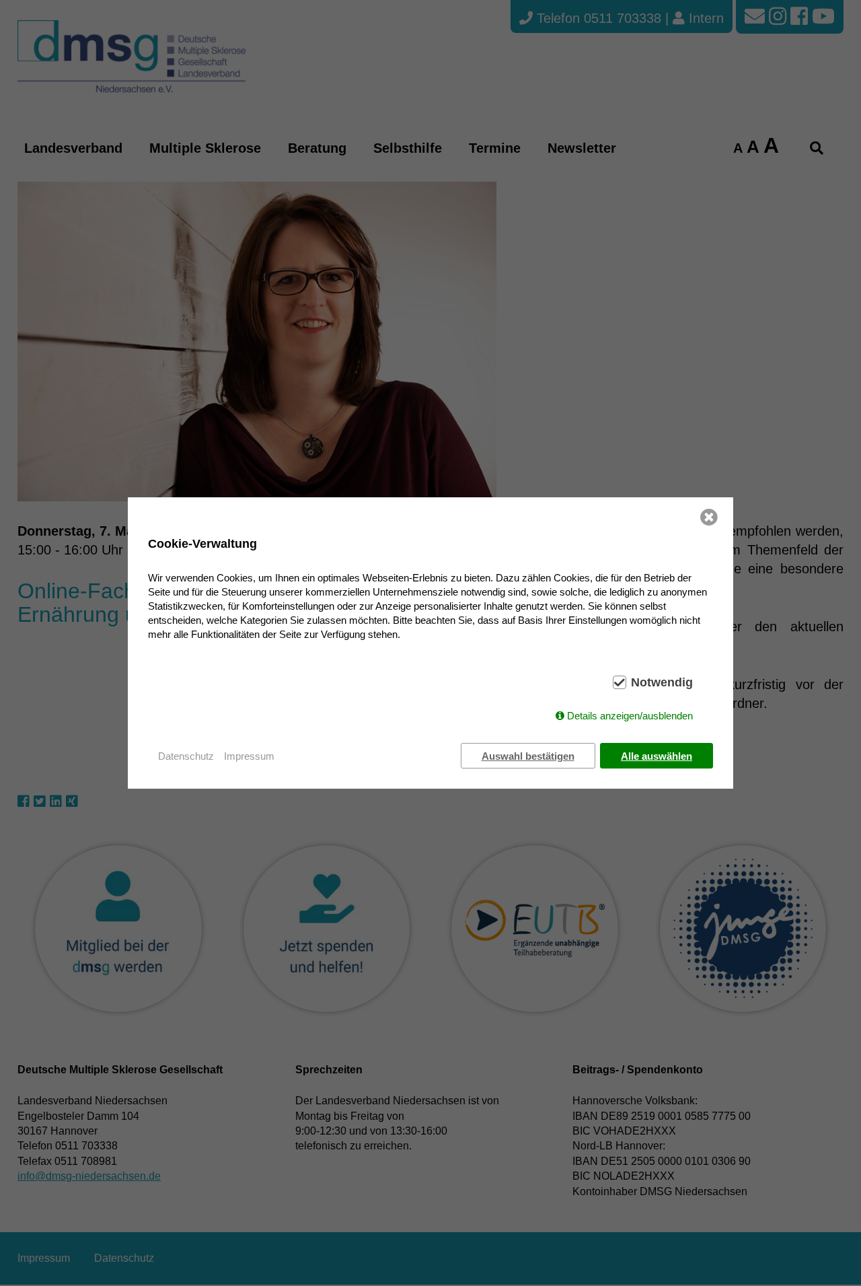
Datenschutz (186, 756)
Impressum (249, 756)
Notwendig (662, 682)
